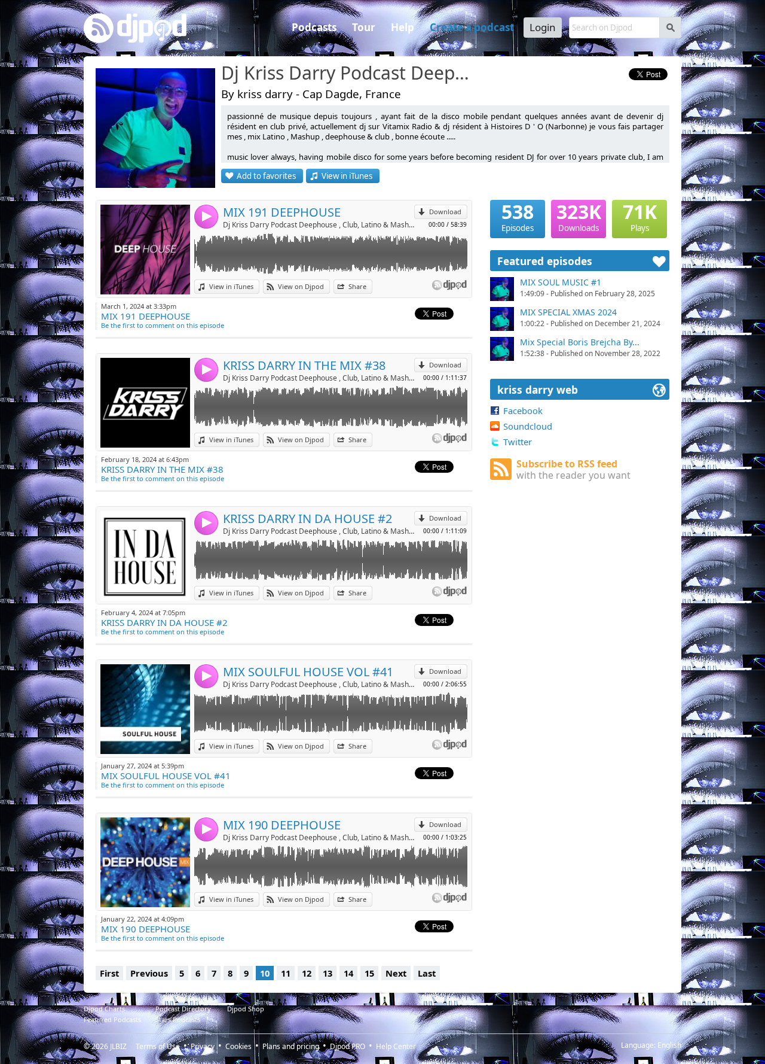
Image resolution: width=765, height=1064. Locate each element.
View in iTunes (347, 176)
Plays (640, 216)
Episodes (517, 216)
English (669, 1045)
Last (427, 973)
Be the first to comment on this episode (162, 325)
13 (327, 973)
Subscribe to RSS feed (573, 469)
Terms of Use (158, 1046)
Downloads (578, 216)
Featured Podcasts (112, 1019)
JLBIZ (118, 1046)
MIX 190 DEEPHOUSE (282, 824)
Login (543, 27)
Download (445, 211)
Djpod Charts (104, 1008)
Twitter (517, 441)
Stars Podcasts (177, 1019)
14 (348, 973)
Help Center (396, 1046)
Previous (149, 973)
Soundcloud (527, 426)
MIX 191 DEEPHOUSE (282, 212)
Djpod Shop (245, 1008)
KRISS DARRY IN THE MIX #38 (304, 365)
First (109, 973)
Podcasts (314, 27)
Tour (363, 27)
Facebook (523, 410)
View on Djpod (301, 286)
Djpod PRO (347, 1046)
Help (402, 27)
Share (357, 286)
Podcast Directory (183, 1008)
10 (265, 973)
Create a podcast (472, 27)
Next (395, 973)
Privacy (203, 1046)
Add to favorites (266, 176)
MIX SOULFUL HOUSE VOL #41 (308, 671)
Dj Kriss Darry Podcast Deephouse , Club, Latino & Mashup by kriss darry (318, 225)
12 (306, 973)
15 (369, 973)
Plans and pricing (290, 1046)
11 (285, 973)
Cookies (238, 1046)
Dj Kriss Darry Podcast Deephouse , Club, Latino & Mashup (349, 73)
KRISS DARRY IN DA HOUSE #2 (307, 518)
